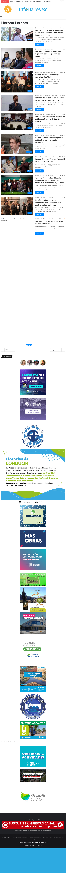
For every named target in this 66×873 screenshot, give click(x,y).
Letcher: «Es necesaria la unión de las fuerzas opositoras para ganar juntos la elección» (49, 32)
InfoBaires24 (39, 28)
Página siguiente (56, 350)
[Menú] (1, 17)
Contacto (32, 845)
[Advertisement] (33, 860)
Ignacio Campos (40, 156)
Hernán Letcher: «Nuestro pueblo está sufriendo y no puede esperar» (49, 140)
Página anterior (9, 350)
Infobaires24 (40, 845)
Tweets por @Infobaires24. (8, 741)
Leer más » (39, 44)
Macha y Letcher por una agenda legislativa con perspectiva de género (48, 53)
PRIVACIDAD (26, 845)
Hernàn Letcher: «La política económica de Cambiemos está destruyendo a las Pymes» (48, 202)
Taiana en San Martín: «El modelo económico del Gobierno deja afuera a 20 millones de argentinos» (50, 180)
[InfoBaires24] (33, 9)
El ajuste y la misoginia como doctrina (19, 1)
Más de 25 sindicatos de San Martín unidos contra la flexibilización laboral (50, 119)
